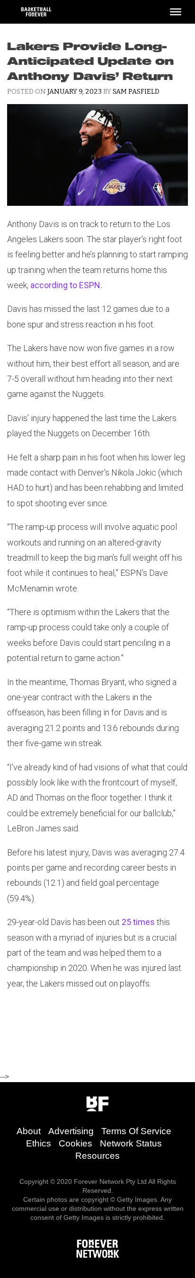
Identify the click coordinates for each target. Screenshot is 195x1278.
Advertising (71, 1131)
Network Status (131, 1143)
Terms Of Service (136, 1131)
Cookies (75, 1143)
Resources (97, 1156)
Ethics (38, 1143)
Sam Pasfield (136, 92)
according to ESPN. (66, 285)
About (29, 1131)
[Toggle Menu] (175, 12)
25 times (138, 922)
